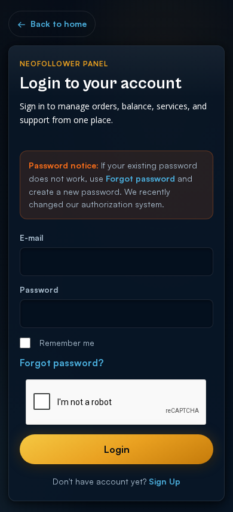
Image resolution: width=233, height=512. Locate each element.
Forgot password (140, 178)
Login (117, 449)
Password (39, 290)
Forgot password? (61, 363)
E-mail (31, 238)
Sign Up (164, 481)
